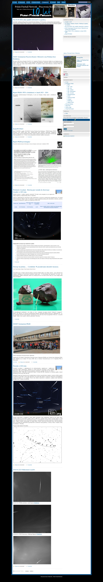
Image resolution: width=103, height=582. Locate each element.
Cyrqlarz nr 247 (68, 22)
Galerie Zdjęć (68, 107)
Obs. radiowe (70, 89)
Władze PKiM (71, 102)
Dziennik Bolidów (69, 104)
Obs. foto (70, 88)
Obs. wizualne (71, 92)
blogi (67, 113)
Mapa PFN (68, 105)
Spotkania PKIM (71, 97)
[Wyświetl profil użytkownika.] (59, 99)
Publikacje (70, 100)
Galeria (63, 2)
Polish (66, 73)
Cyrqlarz (69, 99)
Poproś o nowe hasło (69, 130)
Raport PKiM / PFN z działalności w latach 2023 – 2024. (30, 92)
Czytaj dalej (30, 87)
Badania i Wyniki (36, 2)
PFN (29, 2)
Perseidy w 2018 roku (19, 366)
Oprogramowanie (71, 94)
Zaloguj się (17, 87)
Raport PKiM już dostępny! (21, 142)
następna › (27, 571)
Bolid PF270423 (18, 129)
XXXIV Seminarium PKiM (21, 324)
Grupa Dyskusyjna (70, 108)
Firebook (53, 2)
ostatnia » (31, 571)
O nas (67, 82)
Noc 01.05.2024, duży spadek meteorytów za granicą (29, 20)
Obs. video (70, 86)
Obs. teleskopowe (71, 91)
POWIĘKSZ (36, 503)
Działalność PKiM (69, 83)
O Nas (15, 2)
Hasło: (65, 125)
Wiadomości (45, 2)
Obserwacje (22, 2)
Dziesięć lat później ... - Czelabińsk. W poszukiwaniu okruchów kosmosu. (36, 267)
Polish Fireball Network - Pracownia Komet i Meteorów (41, 6)
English (66, 75)
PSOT (69, 96)
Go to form (15, 362)
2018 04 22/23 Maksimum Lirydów (24, 470)
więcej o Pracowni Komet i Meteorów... (72, 53)
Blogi (59, 2)
